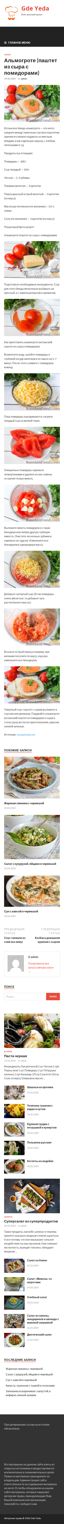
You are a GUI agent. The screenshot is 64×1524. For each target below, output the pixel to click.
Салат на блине (37, 1260)
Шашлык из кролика (40, 1087)
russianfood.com (26, 734)
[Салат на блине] (14, 1271)
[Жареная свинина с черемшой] (32, 799)
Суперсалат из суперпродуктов (31, 1221)
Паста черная (15, 1056)
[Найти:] (32, 996)
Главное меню (19, 42)
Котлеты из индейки (40, 1161)
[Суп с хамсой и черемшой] (32, 907)
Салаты (8, 1217)
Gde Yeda (35, 8)
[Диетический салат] (14, 1346)
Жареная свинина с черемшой (24, 803)
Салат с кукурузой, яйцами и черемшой (30, 863)
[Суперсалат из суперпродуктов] (32, 1213)
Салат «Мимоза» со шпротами (39, 1280)
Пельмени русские (39, 1142)
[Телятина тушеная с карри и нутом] (14, 1117)
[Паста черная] (32, 1048)
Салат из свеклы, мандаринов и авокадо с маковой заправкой (43, 1319)
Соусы (7, 55)
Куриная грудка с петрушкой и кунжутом (42, 1125)
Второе (8, 1052)
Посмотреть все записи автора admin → (40, 967)
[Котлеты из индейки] (14, 1172)
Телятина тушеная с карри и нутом (40, 1107)
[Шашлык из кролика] (14, 1098)
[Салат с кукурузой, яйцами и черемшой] (32, 859)
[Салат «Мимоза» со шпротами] (14, 1290)
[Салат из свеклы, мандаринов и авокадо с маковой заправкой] (14, 1327)
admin (24, 78)
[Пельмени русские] (14, 1154)
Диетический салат (39, 1334)
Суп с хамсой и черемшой (21, 911)
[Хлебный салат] (14, 1308)
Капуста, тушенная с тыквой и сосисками (30, 1385)
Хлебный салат (37, 1297)
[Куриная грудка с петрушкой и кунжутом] (14, 1135)
